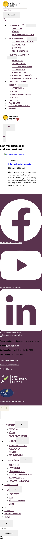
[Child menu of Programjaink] (32, 39)
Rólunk (15, 32)
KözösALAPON (18, 45)
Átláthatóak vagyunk (23, 35)
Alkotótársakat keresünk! (20, 164)
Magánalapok (19, 64)
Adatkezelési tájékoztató (9, 360)
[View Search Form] (9, 127)
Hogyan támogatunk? (23, 42)
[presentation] (23, 154)
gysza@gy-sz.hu (12, 346)
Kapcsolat (14, 101)
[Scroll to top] (2, 408)
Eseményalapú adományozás (19, 71)
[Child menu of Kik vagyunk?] (31, 25)
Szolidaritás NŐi (20, 51)
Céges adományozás (22, 67)
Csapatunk (17, 29)
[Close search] (6, 523)
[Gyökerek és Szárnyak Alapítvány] (11, 4)
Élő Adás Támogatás (19, 106)
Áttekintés (17, 61)
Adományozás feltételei (9, 365)
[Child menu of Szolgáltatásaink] (12, 57)
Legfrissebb (18, 88)
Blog (14, 91)
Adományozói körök (22, 75)
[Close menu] (0, 415)
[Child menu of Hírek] (23, 85)
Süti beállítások (6, 369)
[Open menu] (4, 136)
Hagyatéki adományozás (24, 79)
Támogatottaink (17, 82)
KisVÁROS (16, 48)
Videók (15, 97)
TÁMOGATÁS (14, 103)
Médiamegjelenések (21, 94)
